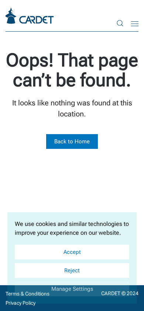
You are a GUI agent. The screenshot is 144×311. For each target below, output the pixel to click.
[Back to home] (31, 15)
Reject (72, 270)
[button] (120, 23)
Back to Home (72, 141)
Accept (72, 252)
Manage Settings (72, 289)
